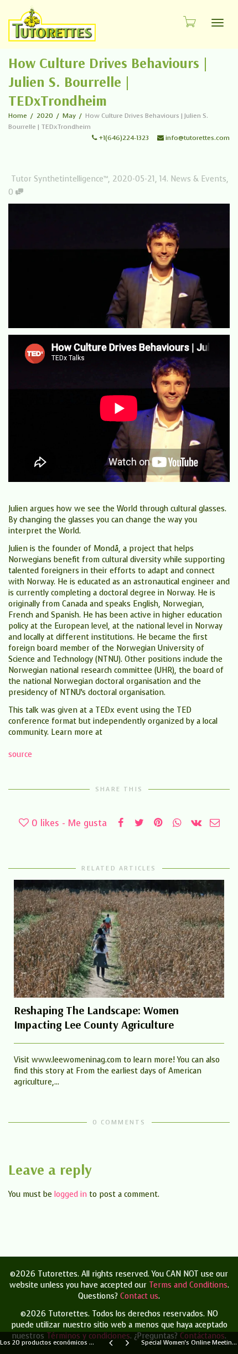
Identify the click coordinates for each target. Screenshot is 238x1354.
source (20, 754)
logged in (70, 1194)
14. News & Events (192, 179)
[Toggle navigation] (217, 22)
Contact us (139, 1296)
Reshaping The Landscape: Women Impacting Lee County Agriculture (96, 1017)
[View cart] (188, 21)
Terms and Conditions (188, 1285)
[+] (119, 939)
